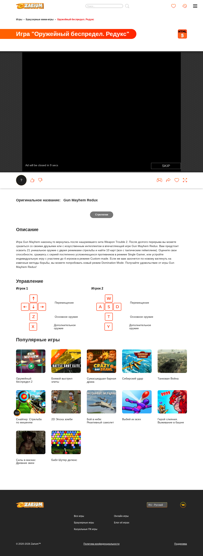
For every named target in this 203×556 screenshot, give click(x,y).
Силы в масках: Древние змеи (26, 461)
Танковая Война (168, 378)
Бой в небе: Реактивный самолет (100, 421)
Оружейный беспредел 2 (24, 380)
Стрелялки (101, 214)
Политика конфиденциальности (101, 543)
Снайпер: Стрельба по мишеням (29, 417)
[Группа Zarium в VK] (183, 505)
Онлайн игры (121, 516)
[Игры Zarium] (30, 4)
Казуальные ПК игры (85, 529)
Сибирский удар (132, 378)
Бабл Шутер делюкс (64, 460)
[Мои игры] (173, 6)
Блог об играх (121, 522)
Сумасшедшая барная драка (101, 380)
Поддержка (180, 543)
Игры (19, 19)
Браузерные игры (84, 522)
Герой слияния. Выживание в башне (171, 421)
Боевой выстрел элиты (61, 367)
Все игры (79, 516)
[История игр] (185, 6)
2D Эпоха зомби (62, 419)
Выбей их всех (131, 419)
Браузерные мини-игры (40, 19)
